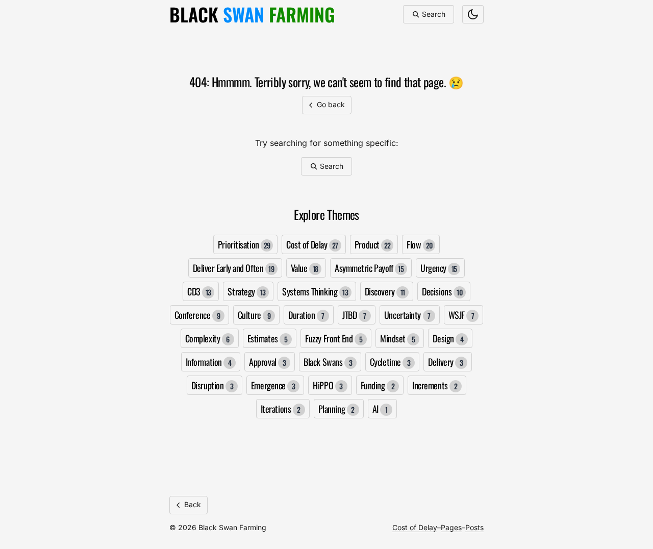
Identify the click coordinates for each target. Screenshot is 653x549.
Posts (474, 527)
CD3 (199, 291)
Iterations (280, 408)
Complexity (207, 338)
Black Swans (328, 361)
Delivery (445, 361)
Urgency (438, 267)
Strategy (247, 291)
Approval (267, 361)
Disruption (212, 385)
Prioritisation (244, 244)
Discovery (385, 291)
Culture (254, 314)
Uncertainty (407, 314)
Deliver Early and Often (233, 267)
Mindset (397, 338)
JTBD (354, 314)
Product (373, 244)
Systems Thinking (315, 291)
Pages (451, 527)
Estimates (267, 338)
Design (448, 338)
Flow (419, 244)
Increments (434, 385)
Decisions (442, 291)
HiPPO (328, 385)
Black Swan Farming (232, 527)
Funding (378, 385)
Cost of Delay (312, 244)
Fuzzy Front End (333, 338)
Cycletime (390, 361)
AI (380, 408)
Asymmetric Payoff (369, 267)
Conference (197, 314)
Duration (306, 314)
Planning (336, 408)
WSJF (461, 314)
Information (209, 361)
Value (304, 267)
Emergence (273, 385)
